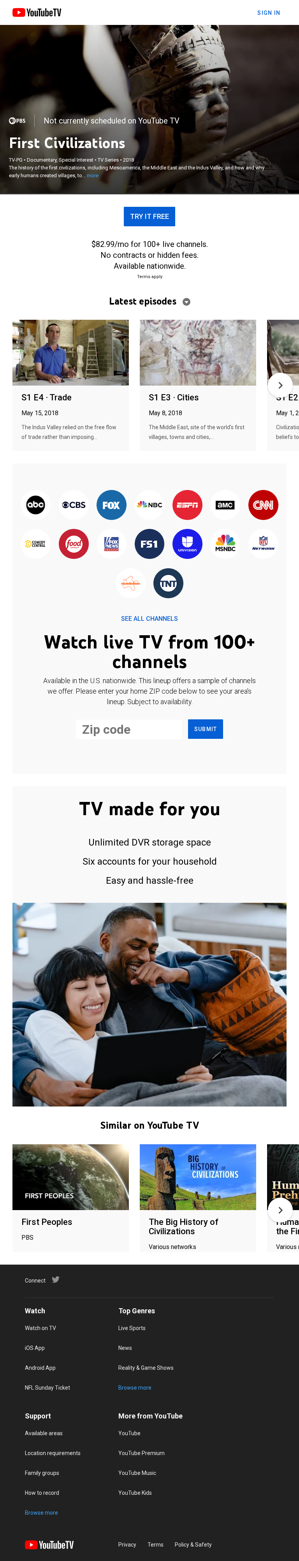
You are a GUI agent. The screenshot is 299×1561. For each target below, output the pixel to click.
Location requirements (53, 1453)
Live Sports (132, 1328)
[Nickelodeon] (131, 583)
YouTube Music (137, 1473)
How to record (42, 1493)
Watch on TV (40, 1328)
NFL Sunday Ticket (47, 1388)
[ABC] (36, 505)
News (125, 1348)
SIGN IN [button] (268, 13)
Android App (40, 1368)
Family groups (42, 1473)
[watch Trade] (70, 353)
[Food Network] (73, 544)
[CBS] (73, 505)
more (92, 175)
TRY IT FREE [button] (149, 216)
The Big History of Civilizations (183, 1226)
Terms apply (149, 276)
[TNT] (168, 583)
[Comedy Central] (36, 544)
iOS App (35, 1348)
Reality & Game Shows (146, 1368)
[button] (280, 385)
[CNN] (263, 505)
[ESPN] (187, 505)
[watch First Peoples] (70, 1177)
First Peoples (46, 1222)
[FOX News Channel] (111, 544)
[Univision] (187, 544)
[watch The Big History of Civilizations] (198, 1177)
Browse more (134, 1388)
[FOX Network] (111, 505)
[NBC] (149, 505)
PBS (27, 1237)
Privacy (127, 1545)
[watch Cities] (198, 353)
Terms (156, 1545)
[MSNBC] (225, 544)
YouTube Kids (135, 1493)
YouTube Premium (141, 1453)
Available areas (44, 1433)
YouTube (129, 1433)
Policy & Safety (193, 1545)
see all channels (149, 618)
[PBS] (17, 121)
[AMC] (225, 505)
